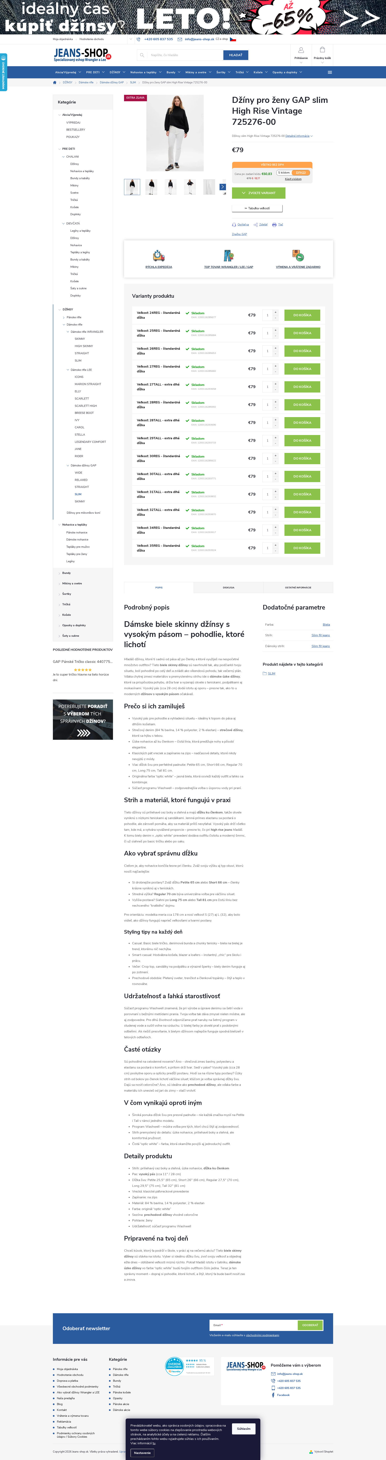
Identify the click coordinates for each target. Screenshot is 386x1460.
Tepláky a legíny (80, 252)
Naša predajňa (66, 1398)
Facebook (283, 1395)
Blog (60, 1404)
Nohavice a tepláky (82, 171)
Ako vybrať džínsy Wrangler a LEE (78, 1392)
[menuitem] (68, 72)
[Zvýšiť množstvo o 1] (275, 312)
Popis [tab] (159, 587)
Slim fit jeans (321, 635)
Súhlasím (243, 1429)
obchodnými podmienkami (262, 1335)
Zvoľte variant (262, 193)
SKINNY (80, 339)
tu (154, 1443)
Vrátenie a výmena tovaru (73, 1416)
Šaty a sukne (78, 288)
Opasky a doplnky (74, 625)
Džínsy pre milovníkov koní (83, 513)
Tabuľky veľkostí (67, 1427)
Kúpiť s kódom (293, 179)
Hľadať (235, 55)
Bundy (66, 573)
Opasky (117, 1398)
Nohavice (76, 245)
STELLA (80, 435)
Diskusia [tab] (228, 587)
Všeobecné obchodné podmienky (77, 1387)
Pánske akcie (121, 1404)
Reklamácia (64, 1422)
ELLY (78, 391)
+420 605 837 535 (289, 1381)
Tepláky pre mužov (78, 547)
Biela (326, 624)
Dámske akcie (121, 1410)
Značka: (239, 234)
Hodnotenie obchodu (92, 39)
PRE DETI (68, 149)
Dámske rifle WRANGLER (87, 332)
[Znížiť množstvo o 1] (275, 318)
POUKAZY (72, 137)
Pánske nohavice (76, 532)
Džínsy (74, 164)
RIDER (79, 456)
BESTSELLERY (75, 130)
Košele (74, 207)
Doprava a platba (67, 1381)
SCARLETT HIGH (86, 406)
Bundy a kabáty (80, 178)
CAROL (79, 427)
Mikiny (74, 185)
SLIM (78, 361)
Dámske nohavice (77, 539)
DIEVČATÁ (73, 223)
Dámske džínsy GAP (83, 465)
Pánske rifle (74, 317)
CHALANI (72, 157)
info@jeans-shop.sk (290, 1374)
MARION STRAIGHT (88, 384)
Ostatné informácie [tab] (298, 587)
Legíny (70, 561)
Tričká (74, 200)
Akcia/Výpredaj (72, 115)
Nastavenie (142, 1453)
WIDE (78, 473)
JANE (78, 449)
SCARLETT (82, 399)
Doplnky (75, 214)
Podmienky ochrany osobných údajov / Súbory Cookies (76, 1435)
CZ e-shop (222, 39)
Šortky (66, 594)
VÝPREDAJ (73, 123)
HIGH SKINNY (84, 346)
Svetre (74, 193)
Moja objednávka (63, 39)
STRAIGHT (82, 353)
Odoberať (310, 1325)
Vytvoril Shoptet (323, 1452)
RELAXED (81, 480)
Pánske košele (122, 1392)
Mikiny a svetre (72, 583)
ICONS (79, 377)
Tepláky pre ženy (76, 554)
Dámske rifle (74, 325)
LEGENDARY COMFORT (90, 442)
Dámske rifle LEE (81, 370)
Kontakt (62, 1410)
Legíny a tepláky (80, 231)
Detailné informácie (297, 136)
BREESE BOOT (84, 413)
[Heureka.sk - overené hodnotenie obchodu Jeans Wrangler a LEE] (190, 1366)
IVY (77, 420)
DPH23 (301, 173)
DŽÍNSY (68, 309)
